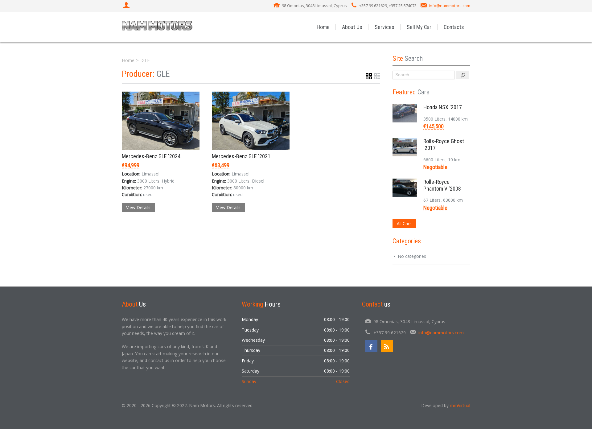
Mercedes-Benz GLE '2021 (241, 156)
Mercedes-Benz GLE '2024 (151, 156)
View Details (138, 207)
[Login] (127, 6)
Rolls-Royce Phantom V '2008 (442, 185)
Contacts (454, 27)
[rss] (387, 346)
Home (323, 27)
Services (384, 27)
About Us (352, 27)
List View (377, 76)
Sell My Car (419, 27)
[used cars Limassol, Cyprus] (157, 27)
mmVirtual (460, 405)
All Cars (404, 223)
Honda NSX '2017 (442, 107)
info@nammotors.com (449, 5)
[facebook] (371, 346)
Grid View (369, 76)
